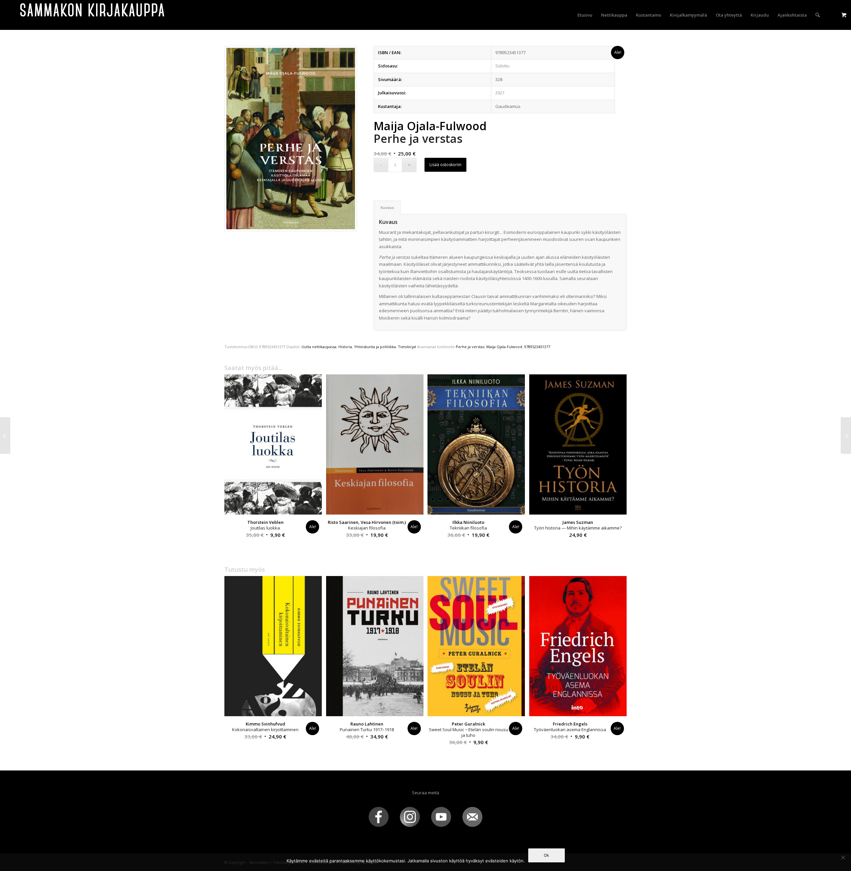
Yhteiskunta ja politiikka (375, 346)
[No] (842, 857)
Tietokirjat (407, 346)
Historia (345, 346)
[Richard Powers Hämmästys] (5, 435)
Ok (546, 855)
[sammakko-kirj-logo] (93, 15)
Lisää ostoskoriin (445, 164)
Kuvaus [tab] (387, 207)
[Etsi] (817, 15)
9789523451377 (537, 346)
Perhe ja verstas (470, 346)
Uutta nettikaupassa (319, 346)
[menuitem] (585, 15)
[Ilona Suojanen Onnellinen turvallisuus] (846, 435)
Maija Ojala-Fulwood (504, 346)
